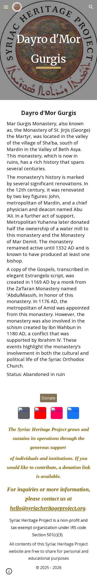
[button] (6, 7)
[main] (48, 50)
